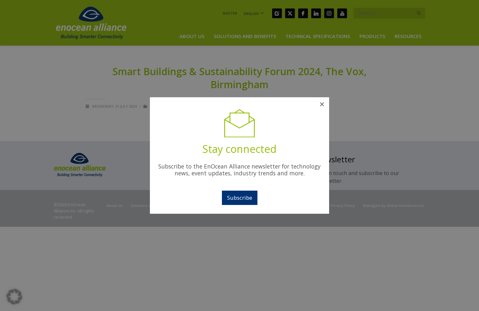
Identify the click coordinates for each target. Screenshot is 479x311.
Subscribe (239, 197)
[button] (14, 296)
